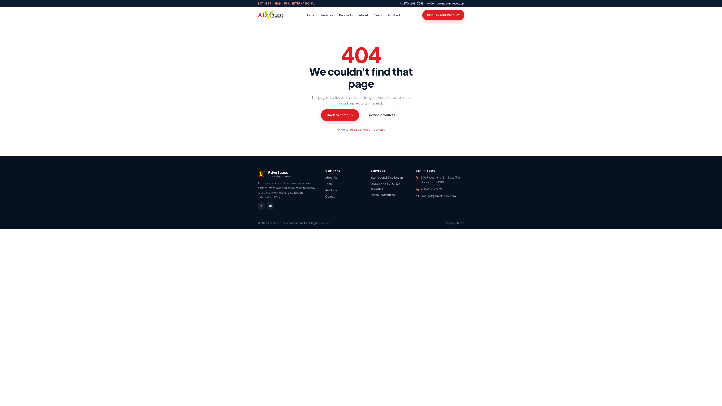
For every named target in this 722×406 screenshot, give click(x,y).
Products (346, 15)
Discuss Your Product (443, 15)
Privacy (450, 223)
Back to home (340, 115)
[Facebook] (261, 206)
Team (378, 15)
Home (310, 15)
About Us (331, 177)
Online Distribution (382, 194)
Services (326, 15)
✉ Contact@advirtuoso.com (445, 3)
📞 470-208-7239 (412, 3)
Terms (460, 223)
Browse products (381, 115)
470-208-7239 (431, 189)
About (363, 15)
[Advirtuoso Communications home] (271, 15)
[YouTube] (270, 206)
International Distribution (386, 177)
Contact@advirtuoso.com (438, 196)
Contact (394, 15)
